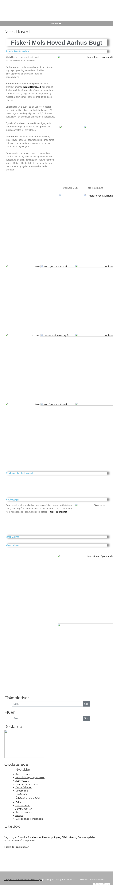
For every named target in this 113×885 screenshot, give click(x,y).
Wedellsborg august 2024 (30, 777)
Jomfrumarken (23, 809)
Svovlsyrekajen (23, 774)
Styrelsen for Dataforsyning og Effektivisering (52, 837)
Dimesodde (21, 790)
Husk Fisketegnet (58, 512)
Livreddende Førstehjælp (29, 819)
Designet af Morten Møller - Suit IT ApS (23, 879)
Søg (86, 718)
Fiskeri (18, 802)
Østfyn (19, 815)
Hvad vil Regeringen (26, 784)
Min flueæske (22, 805)
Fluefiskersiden (25, 8)
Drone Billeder (23, 787)
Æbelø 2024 (22, 780)
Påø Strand (21, 794)
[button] (54, 23)
